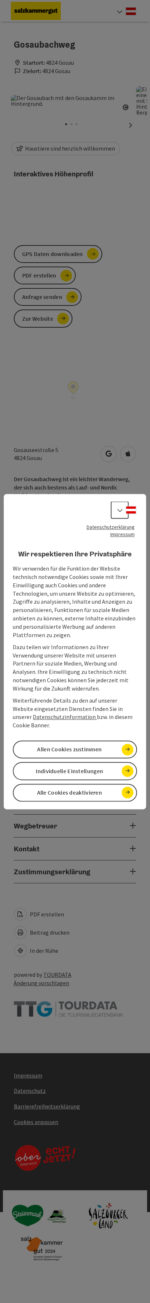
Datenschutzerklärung (111, 527)
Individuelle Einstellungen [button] (69, 771)
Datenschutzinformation (65, 717)
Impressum (122, 534)
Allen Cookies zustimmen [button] (69, 749)
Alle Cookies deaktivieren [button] (69, 792)
